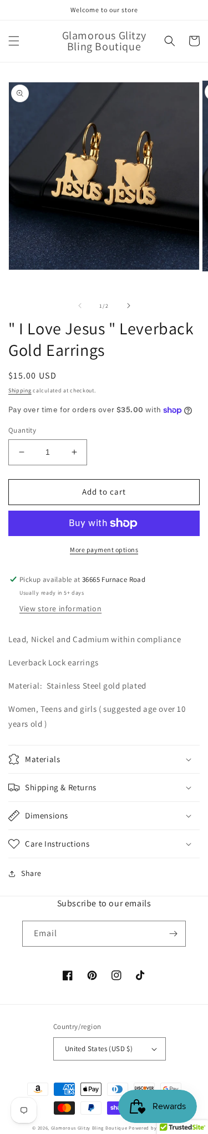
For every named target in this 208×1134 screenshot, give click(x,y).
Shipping (20, 390)
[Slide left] (80, 305)
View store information (60, 608)
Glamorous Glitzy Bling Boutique (90, 1128)
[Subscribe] (173, 934)
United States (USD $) (99, 1048)
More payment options (104, 549)
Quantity (22, 430)
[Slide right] (128, 305)
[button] (14, 41)
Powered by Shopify (152, 1128)
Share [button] (31, 873)
